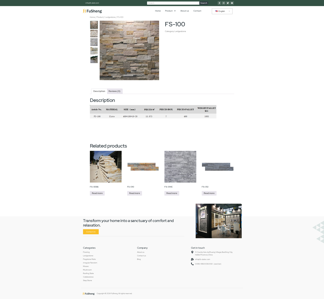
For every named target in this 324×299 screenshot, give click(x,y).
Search (203, 3)
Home (158, 10)
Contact (197, 10)
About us (184, 10)
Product (169, 10)
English (221, 11)
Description (99, 91)
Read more (97, 193)
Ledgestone (110, 17)
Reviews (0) (114, 91)
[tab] (99, 91)
